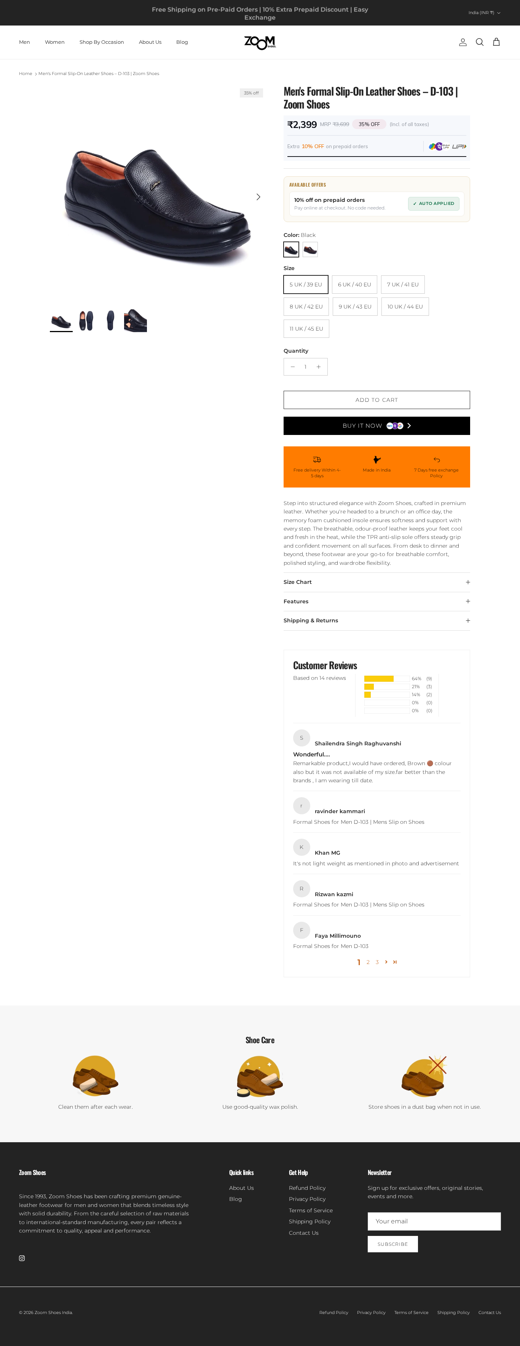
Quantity (296, 350)
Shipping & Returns (311, 620)
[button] (386, 962)
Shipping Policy (309, 1221)
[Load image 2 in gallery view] (158, 193)
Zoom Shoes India (53, 1312)
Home (25, 74)
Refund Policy (307, 1188)
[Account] (461, 42)
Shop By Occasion (102, 42)
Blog (182, 42)
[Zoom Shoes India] (260, 42)
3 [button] (377, 962)
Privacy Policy (307, 1199)
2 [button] (368, 962)
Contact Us (304, 1232)
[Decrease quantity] (290, 366)
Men (24, 42)
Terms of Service (311, 1210)
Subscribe (393, 1244)
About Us (150, 42)
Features (296, 601)
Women (55, 42)
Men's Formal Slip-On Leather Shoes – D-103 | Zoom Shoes (98, 74)
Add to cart (377, 399)
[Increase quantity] (320, 366)
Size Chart (298, 582)
